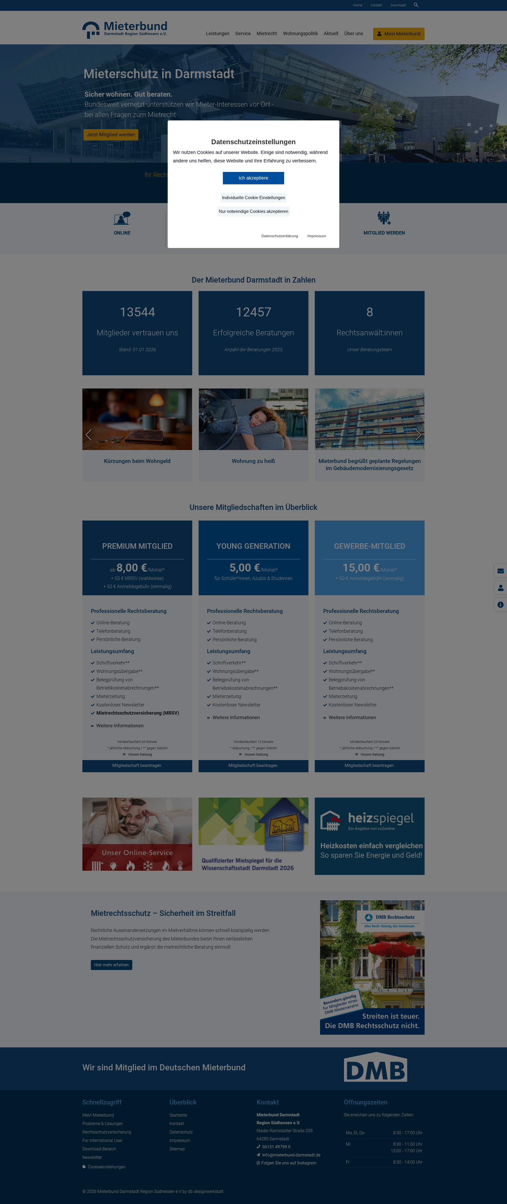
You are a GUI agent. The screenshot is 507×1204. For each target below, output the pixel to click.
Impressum (316, 236)
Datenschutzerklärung (279, 236)
